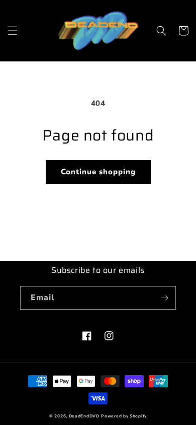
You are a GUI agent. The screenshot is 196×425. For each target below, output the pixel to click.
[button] (13, 31)
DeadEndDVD (84, 416)
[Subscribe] (164, 298)
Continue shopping (98, 172)
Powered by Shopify (124, 416)
